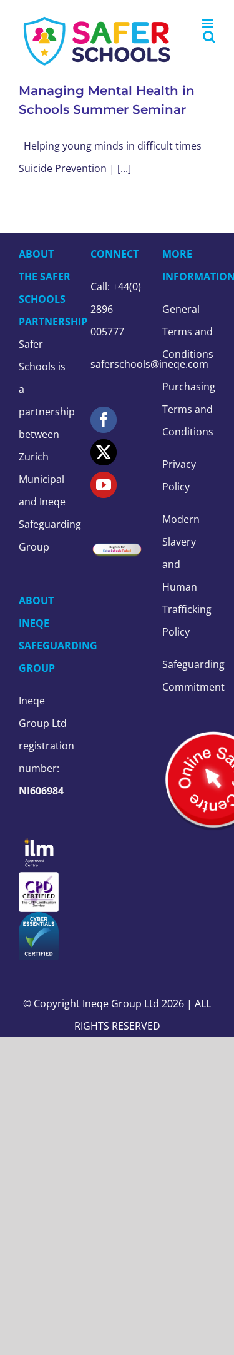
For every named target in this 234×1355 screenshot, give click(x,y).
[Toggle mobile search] (209, 36)
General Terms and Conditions (187, 331)
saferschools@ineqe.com (149, 364)
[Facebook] (103, 420)
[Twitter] (103, 452)
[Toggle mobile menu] (208, 23)
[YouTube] (103, 485)
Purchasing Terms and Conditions (188, 409)
